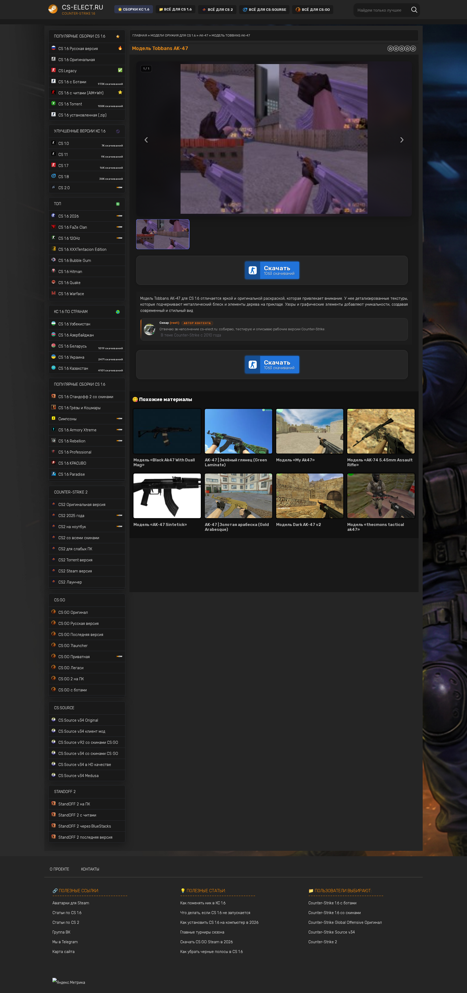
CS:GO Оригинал (73, 612)
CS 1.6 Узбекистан (74, 324)
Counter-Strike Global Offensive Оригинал (345, 922)
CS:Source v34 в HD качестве (84, 764)
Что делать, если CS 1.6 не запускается (215, 913)
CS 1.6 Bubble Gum (74, 260)
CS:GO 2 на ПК (71, 679)
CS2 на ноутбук (72, 527)
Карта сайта (63, 951)
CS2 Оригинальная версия (81, 504)
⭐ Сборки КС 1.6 (133, 9)
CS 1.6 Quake (69, 283)
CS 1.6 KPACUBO (72, 463)
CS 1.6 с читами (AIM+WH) (90, 92)
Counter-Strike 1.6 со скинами (334, 913)
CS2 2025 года (71, 516)
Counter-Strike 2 (322, 942)
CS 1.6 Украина (90, 358)
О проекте (59, 869)
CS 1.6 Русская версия (90, 48)
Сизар (169, 323)
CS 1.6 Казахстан (90, 369)
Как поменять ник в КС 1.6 (202, 903)
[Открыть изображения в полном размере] (274, 138)
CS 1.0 (90, 144)
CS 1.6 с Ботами (90, 83)
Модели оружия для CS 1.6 (173, 35)
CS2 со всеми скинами (78, 538)
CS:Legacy (90, 70)
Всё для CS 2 (220, 10)
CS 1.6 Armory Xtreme (77, 430)
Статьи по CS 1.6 (66, 913)
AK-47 (203, 35)
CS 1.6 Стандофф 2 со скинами (85, 397)
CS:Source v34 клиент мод (81, 731)
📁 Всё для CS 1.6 (175, 9)
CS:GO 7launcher (73, 646)
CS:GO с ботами (72, 690)
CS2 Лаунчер (70, 582)
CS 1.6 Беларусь (90, 347)
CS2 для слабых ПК (75, 549)
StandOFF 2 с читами (77, 815)
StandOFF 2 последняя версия (85, 837)
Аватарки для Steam (70, 903)
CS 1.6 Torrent (90, 105)
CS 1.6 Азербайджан (76, 335)
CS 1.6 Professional (74, 452)
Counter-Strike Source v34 (331, 932)
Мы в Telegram (65, 942)
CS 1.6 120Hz (69, 238)
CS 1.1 (90, 155)
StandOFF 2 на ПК (74, 804)
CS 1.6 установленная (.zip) (82, 115)
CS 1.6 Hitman (70, 271)
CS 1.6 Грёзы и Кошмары (79, 408)
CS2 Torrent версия (75, 560)
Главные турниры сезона (202, 932)
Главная (139, 35)
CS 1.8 (90, 178)
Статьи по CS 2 (65, 922)
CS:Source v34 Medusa (78, 776)
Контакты (90, 869)
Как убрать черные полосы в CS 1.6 (211, 951)
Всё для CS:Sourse (267, 10)
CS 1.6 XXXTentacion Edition (82, 249)
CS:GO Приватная (74, 657)
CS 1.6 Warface (71, 294)
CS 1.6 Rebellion (71, 441)
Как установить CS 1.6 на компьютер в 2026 (219, 922)
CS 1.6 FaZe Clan (72, 227)
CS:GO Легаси (71, 668)
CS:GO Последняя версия (80, 634)
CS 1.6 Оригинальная (76, 60)
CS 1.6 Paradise (71, 474)
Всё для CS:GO (316, 10)
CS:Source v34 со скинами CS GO (88, 753)
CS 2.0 (64, 188)
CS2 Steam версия (75, 571)
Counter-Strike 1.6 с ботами (332, 903)
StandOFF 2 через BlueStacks (84, 826)
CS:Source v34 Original (78, 720)
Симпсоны (67, 419)
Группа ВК (61, 932)
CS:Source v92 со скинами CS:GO (88, 742)
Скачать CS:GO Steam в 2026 (206, 942)
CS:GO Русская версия (78, 623)
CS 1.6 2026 (68, 216)
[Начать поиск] (414, 10)
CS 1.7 (90, 166)
